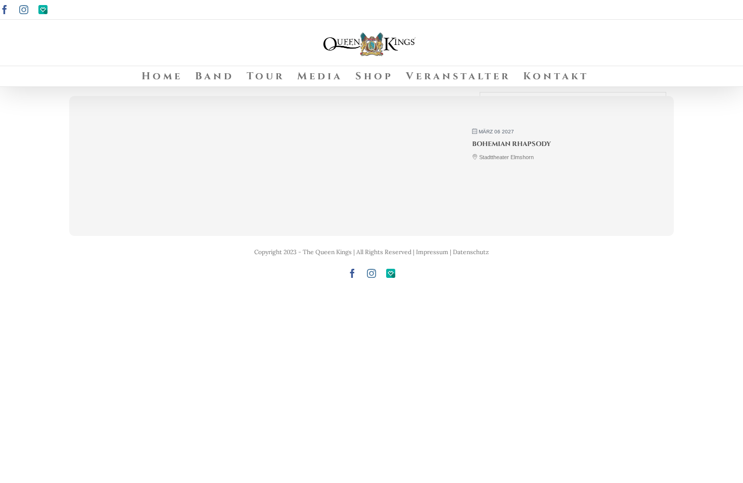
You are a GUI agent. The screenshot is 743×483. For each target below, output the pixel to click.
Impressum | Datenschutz (452, 252)
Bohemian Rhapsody (511, 144)
